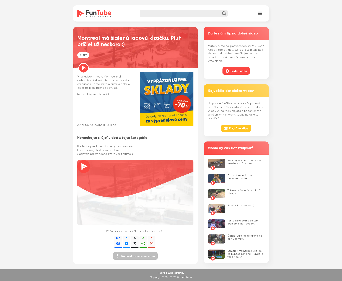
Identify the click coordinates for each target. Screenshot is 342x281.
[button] (135, 256)
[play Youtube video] (135, 192)
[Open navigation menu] (260, 14)
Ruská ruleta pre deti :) (240, 205)
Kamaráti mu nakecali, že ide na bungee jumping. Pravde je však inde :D (245, 254)
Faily (84, 55)
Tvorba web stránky (171, 273)
